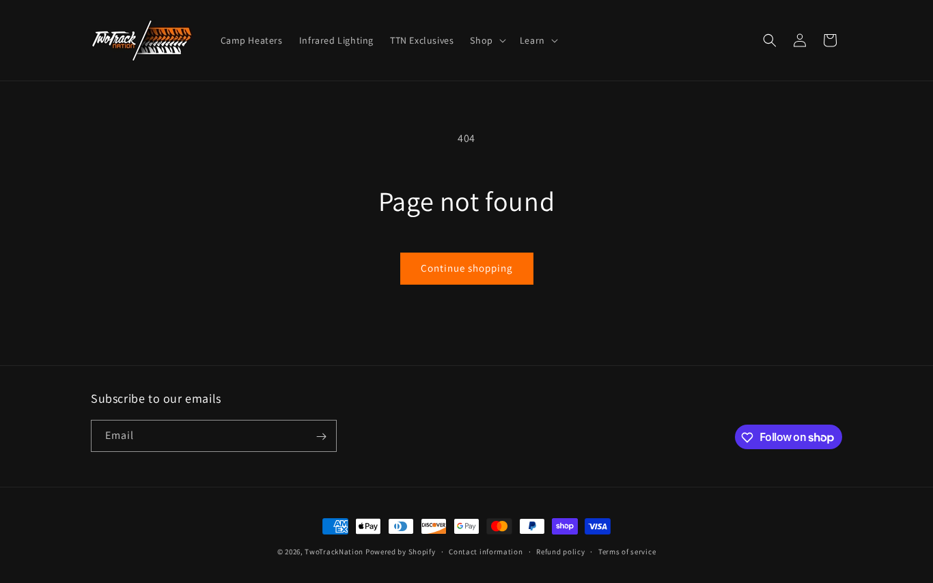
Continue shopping (467, 267)
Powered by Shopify (400, 551)
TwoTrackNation (334, 551)
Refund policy (560, 551)
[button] (486, 40)
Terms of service (627, 551)
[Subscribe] (321, 437)
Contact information (486, 551)
